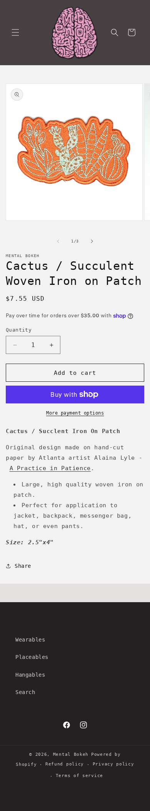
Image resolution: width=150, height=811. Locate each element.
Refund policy (64, 764)
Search (25, 692)
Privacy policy (113, 764)
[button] (15, 32)
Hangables (30, 675)
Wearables (30, 640)
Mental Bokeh (70, 754)
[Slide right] (91, 241)
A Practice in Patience (50, 468)
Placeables (31, 657)
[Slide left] (58, 241)
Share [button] (23, 566)
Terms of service (79, 775)
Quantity (19, 330)
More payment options (75, 413)
